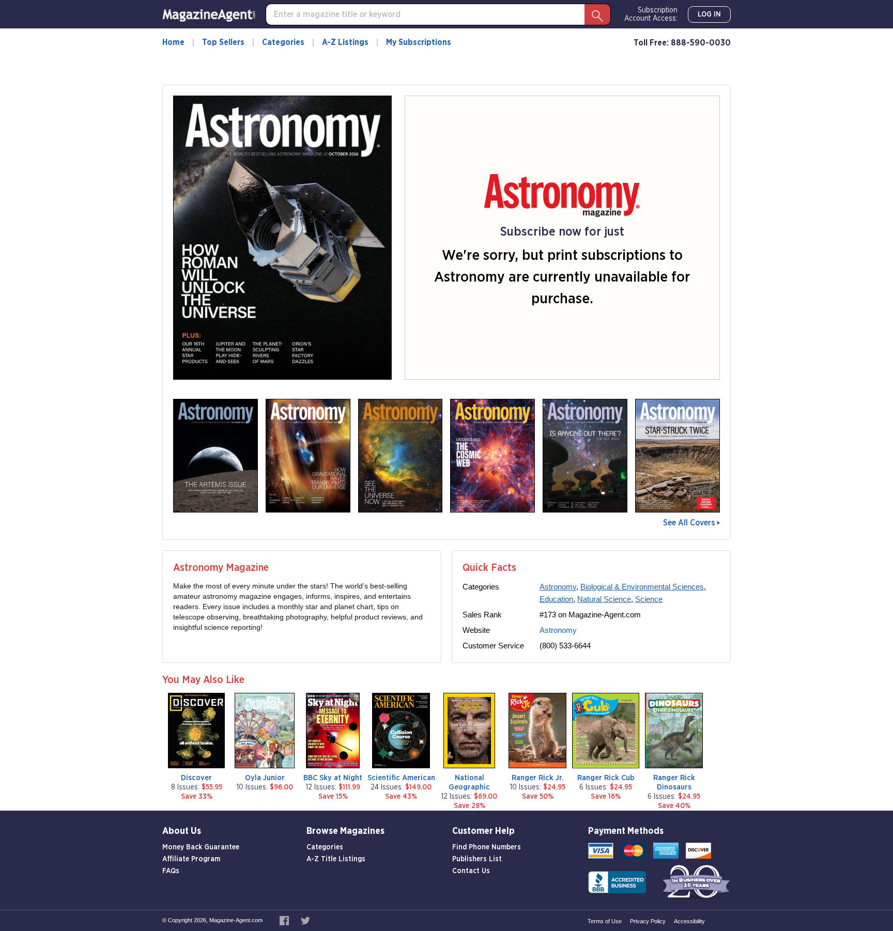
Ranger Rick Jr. (538, 778)
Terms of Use (605, 921)
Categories (283, 42)
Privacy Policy (648, 921)
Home (173, 42)
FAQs (170, 871)
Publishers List (477, 859)
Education (556, 599)
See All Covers (689, 523)
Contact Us (471, 871)
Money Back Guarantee (200, 847)
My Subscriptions (418, 42)
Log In (709, 14)
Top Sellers (223, 42)
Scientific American (401, 778)
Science (649, 599)
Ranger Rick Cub (606, 778)
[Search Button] (597, 14)
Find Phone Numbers (486, 847)
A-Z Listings (345, 42)
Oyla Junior (265, 778)
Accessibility (689, 921)
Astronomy (558, 586)
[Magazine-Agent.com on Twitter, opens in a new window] (305, 920)
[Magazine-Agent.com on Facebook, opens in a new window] (285, 920)
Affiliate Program (191, 859)
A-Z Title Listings (335, 859)
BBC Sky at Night (332, 778)
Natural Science (604, 599)
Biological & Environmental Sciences (642, 586)
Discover (196, 778)
